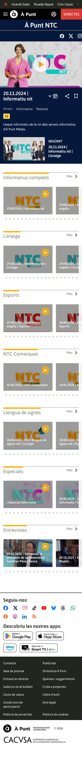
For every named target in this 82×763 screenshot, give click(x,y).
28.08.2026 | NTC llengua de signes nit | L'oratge (26, 442)
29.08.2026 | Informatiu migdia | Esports (23, 324)
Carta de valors (13, 694)
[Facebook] (62, 36)
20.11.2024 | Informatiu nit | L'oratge (60, 151)
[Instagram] (80, 36)
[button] (2, 219)
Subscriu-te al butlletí (18, 686)
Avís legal (49, 702)
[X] (71, 36)
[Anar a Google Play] (18, 636)
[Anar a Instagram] (26, 608)
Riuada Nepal (43, 4)
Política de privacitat (17, 714)
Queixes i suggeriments (59, 679)
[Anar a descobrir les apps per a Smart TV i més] (39, 648)
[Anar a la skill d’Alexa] (9, 648)
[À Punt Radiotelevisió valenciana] (26, 728)
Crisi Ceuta (65, 4)
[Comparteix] (67, 96)
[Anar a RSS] (35, 616)
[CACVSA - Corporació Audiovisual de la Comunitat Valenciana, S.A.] (34, 740)
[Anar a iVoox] (6, 616)
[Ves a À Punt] (23, 14)
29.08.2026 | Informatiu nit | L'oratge (26, 265)
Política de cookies (55, 714)
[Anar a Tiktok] (35, 608)
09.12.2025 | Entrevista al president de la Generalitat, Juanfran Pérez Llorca (26, 557)
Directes (71, 14)
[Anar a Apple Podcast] (16, 616)
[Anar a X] (16, 608)
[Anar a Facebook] (6, 608)
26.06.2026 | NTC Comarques (27, 385)
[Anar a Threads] (64, 608)
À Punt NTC (41, 25)
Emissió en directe (15, 679)
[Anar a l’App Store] (50, 636)
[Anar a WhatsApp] (74, 608)
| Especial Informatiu (21, 502)
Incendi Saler (20, 4)
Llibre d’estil (51, 694)
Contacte (9, 663)
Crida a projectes (54, 686)
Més (69, 176)
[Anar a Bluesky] (54, 608)
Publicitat (49, 663)
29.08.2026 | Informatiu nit (25, 208)
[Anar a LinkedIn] (25, 616)
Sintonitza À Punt (54, 671)
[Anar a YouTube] (45, 608)
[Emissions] (53, 96)
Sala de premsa (13, 671)
